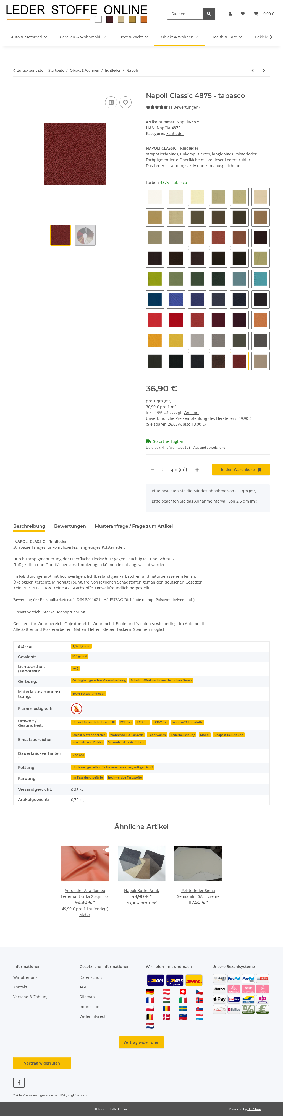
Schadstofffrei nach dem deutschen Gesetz (161, 680)
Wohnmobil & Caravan (126, 735)
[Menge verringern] (152, 469)
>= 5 (75, 668)
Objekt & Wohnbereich (88, 735)
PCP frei (126, 722)
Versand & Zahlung (31, 996)
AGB (83, 987)
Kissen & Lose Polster (87, 742)
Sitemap (87, 996)
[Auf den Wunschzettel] (125, 102)
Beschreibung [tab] (29, 526)
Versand (191, 412)
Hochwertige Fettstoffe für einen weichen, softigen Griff (112, 767)
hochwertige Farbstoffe (125, 777)
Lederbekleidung (183, 735)
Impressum (90, 1006)
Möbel (204, 735)
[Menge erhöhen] (197, 469)
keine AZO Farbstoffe (187, 722)
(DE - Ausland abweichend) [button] (205, 447)
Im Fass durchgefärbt (87, 777)
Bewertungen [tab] (70, 526)
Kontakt (20, 987)
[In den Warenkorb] (17, 89)
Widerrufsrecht (94, 1016)
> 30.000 (78, 755)
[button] (230, 13)
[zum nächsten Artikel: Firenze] (264, 70)
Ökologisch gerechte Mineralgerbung (99, 680)
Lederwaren (157, 735)
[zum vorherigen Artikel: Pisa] (252, 70)
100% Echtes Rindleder (88, 694)
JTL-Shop (254, 1109)
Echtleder (175, 133)
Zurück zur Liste (30, 70)
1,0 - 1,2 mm (81, 646)
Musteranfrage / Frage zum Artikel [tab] (134, 526)
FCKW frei (160, 722)
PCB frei (142, 722)
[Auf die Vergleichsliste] (111, 102)
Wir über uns (25, 977)
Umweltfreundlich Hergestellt (93, 722)
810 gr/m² (79, 656)
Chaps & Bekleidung (228, 735)
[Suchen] (209, 14)
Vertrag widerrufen (141, 1042)
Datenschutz (91, 977)
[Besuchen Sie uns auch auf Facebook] (19, 1083)
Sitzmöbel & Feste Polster (126, 742)
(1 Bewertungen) (184, 107)
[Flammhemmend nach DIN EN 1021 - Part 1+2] (76, 708)
